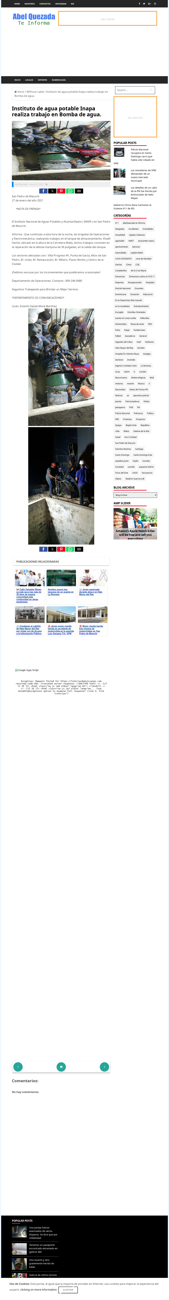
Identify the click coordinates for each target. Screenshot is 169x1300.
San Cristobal (130, 437)
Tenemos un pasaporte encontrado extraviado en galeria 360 (43, 1248)
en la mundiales (122, 306)
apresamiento (121, 246)
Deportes (42, 80)
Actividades (148, 229)
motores (119, 383)
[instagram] (155, 3)
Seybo (135, 460)
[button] (43, 191)
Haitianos (149, 342)
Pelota (146, 401)
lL (134, 371)
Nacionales (120, 389)
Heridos (141, 347)
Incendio (131, 359)
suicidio (131, 466)
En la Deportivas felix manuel (128, 300)
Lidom (127, 371)
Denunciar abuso (74, 1224)
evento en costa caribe (125, 318)
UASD (135, 472)
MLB (152, 377)
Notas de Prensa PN (139, 389)
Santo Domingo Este (143, 455)
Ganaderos (130, 336)
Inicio (17, 80)
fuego (127, 330)
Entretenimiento (141, 306)
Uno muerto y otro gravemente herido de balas (41, 1263)
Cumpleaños (121, 270)
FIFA (150, 324)
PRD (117, 419)
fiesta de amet (137, 324)
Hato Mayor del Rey (124, 347)
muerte (130, 383)
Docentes (139, 288)
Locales (29, 80)
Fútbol (118, 336)
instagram (60, 3)
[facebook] (139, 3)
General (143, 336)
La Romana (146, 365)
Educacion (148, 294)
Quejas (118, 425)
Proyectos (140, 419)
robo (117, 431)
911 (117, 223)
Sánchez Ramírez (123, 449)
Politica (150, 413)
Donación (134, 294)
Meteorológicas (138, 377)
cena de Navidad (143, 258)
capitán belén (137, 252)
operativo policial (141, 395)
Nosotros (30, 3)
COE (137, 264)
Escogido (119, 312)
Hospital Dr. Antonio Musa (127, 353)
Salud (117, 437)
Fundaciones (139, 330)
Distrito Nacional (123, 288)
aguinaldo (119, 240)
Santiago (139, 449)
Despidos (150, 282)
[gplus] (149, 3)
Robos (126, 431)
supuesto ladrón (146, 466)
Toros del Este (121, 472)
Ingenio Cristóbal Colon (126, 365)
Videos (118, 478)
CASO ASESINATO (123, 258)
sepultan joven (122, 460)
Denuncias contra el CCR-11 (142, 276)
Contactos (45, 3)
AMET (131, 240)
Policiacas (138, 413)
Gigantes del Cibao (124, 342)
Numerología (59, 80)
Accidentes (134, 229)
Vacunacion (147, 472)
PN (138, 407)
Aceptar (68, 1290)
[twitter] (144, 3)
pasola (118, 401)
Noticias (119, 395)
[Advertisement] (61, 1191)
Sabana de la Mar (141, 431)
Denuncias (120, 276)
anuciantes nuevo (146, 240)
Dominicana (120, 294)
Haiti (139, 342)
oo (128, 395)
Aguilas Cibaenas (137, 234)
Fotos (117, 330)
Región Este (131, 425)
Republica (145, 425)
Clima (128, 264)
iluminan (119, 359)
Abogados (119, 229)
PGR (131, 407)
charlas (118, 264)
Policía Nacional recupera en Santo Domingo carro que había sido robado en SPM (134, 156)
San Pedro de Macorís (125, 443)
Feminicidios (121, 324)
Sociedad (119, 466)
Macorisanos (121, 377)
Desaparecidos (135, 282)
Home (17, 3)
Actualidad (120, 234)
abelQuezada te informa (134, 223)
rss (72, 3)
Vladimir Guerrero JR (134, 478)
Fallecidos (144, 318)
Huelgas (147, 353)
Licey (117, 371)
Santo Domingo (122, 455)
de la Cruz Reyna (138, 270)
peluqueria (120, 407)
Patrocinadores (132, 401)
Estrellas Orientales (137, 312)
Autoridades (120, 252)
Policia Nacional (122, 413)
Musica (141, 383)
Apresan (136, 246)
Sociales (146, 460)
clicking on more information (38, 1289)
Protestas (127, 419)
